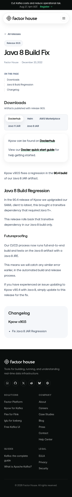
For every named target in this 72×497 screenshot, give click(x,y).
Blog (41, 420)
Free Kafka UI (12, 426)
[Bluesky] (39, 383)
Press (42, 426)
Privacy (43, 462)
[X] (23, 383)
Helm (30, 118)
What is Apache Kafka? (18, 466)
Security (43, 468)
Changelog (13, 89)
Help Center (45, 439)
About (42, 401)
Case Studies (46, 414)
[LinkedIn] (7, 383)
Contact (43, 433)
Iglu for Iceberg (13, 420)
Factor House (11, 62)
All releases (14, 34)
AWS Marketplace (49, 118)
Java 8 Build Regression (20, 84)
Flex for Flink (11, 414)
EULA (42, 455)
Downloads (13, 79)
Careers (43, 408)
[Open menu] (63, 18)
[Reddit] (31, 383)
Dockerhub (14, 118)
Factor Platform (13, 401)
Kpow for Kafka (13, 408)
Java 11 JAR (14, 126)
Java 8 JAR (33, 126)
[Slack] (47, 383)
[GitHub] (15, 383)
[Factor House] (21, 18)
